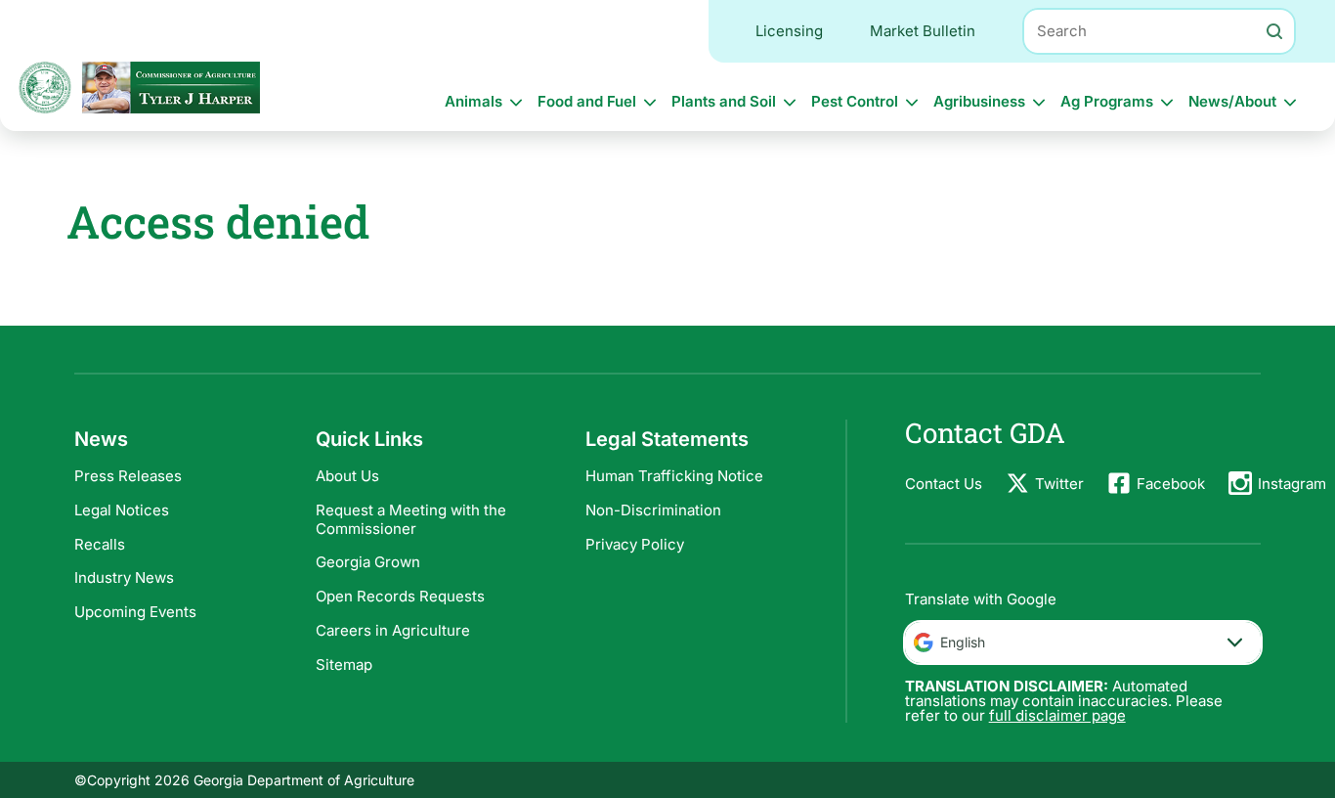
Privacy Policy (634, 544)
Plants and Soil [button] (723, 101)
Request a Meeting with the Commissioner (411, 519)
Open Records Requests (400, 596)
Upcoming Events (135, 611)
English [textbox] (962, 642)
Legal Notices (121, 510)
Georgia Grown (368, 562)
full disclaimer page (1057, 715)
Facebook (1171, 483)
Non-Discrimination (653, 510)
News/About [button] (1232, 101)
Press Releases (128, 475)
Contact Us (943, 483)
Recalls (99, 544)
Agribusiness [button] (979, 101)
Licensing (789, 31)
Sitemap (344, 664)
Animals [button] (473, 101)
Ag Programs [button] (1106, 101)
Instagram (1292, 483)
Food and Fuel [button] (587, 101)
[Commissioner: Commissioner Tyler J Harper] (171, 87)
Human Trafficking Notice (674, 475)
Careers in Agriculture (393, 630)
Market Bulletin (922, 31)
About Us (347, 475)
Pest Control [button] (854, 101)
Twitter (1059, 483)
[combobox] (1083, 642)
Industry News (124, 577)
